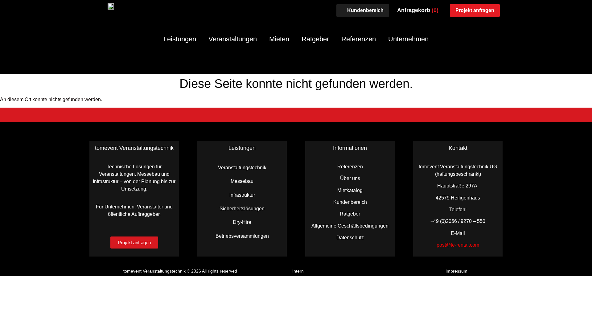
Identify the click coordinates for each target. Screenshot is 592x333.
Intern (298, 271)
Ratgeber (315, 39)
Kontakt (458, 148)
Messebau (242, 181)
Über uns (350, 178)
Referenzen (358, 39)
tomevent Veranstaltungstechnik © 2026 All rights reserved (180, 271)
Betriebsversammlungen (242, 236)
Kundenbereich (350, 202)
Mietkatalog (350, 190)
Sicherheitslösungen (242, 208)
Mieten (279, 39)
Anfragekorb (417, 10)
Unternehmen (408, 39)
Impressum (456, 271)
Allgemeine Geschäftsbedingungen (349, 225)
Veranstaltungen (232, 39)
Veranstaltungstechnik (242, 167)
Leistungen (179, 39)
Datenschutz (350, 237)
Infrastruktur (242, 195)
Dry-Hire (242, 222)
